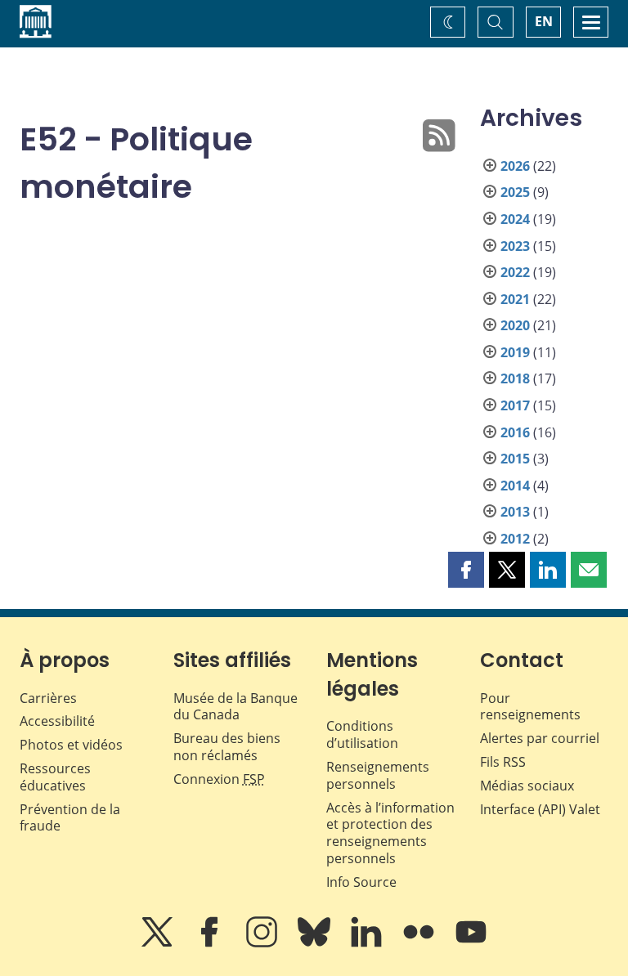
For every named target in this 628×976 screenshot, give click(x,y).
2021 (515, 299)
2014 (515, 486)
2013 (515, 512)
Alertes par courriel (539, 738)
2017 (515, 405)
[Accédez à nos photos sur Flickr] (420, 943)
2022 (515, 272)
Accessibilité (57, 721)
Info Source (361, 882)
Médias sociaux (527, 786)
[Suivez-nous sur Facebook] (211, 943)
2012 (515, 539)
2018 (515, 378)
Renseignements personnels (377, 775)
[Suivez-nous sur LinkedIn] (368, 943)
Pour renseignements (530, 706)
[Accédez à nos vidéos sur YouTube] (471, 943)
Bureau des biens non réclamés (226, 746)
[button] (466, 570)
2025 (515, 192)
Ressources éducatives (55, 777)
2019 (515, 352)
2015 (515, 459)
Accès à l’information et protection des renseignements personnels (390, 833)
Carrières (48, 698)
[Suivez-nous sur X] (158, 943)
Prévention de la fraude (70, 817)
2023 (515, 246)
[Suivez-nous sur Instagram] (263, 943)
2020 (515, 325)
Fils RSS (503, 762)
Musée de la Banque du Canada (235, 706)
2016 (515, 432)
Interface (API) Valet (540, 809)
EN (544, 21)
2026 (515, 166)
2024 (515, 219)
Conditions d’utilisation (362, 734)
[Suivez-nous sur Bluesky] (315, 943)
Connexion (219, 779)
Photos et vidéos (71, 745)
